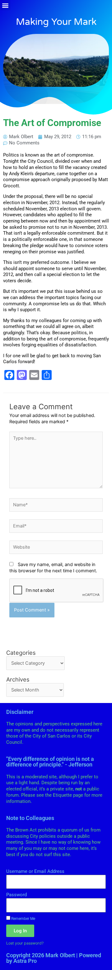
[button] (5, 5)
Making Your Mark (56, 22)
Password (16, 894)
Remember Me (22, 918)
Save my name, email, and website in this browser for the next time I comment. (53, 568)
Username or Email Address (35, 871)
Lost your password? (25, 943)
